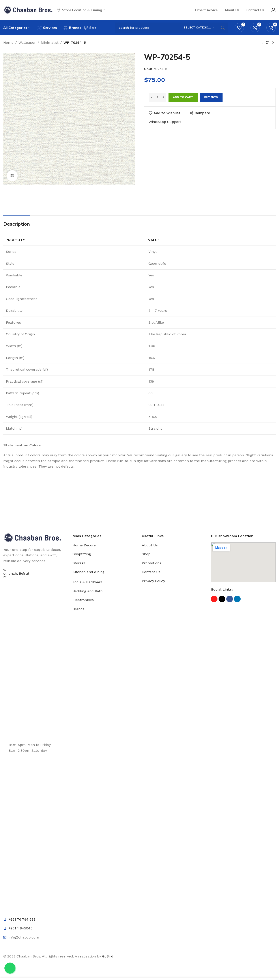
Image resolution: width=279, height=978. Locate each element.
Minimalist (49, 42)
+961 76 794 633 (22, 919)
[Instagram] (214, 599)
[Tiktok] (222, 599)
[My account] (273, 10)
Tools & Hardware (88, 582)
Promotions (151, 563)
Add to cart (183, 97)
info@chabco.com (24, 937)
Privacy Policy (153, 581)
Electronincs (83, 600)
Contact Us (151, 572)
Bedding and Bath (88, 591)
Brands (78, 609)
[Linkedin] (237, 599)
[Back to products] (267, 42)
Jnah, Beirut (19, 573)
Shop (146, 554)
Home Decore (84, 545)
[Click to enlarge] (12, 175)
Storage (79, 563)
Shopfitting (82, 554)
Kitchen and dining (89, 572)
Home (8, 42)
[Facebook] (229, 599)
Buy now (211, 97)
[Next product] (273, 42)
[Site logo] (28, 10)
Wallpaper (27, 42)
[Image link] (32, 537)
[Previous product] (262, 42)
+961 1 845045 (20, 928)
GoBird (107, 956)
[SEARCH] (223, 28)
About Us (150, 545)
